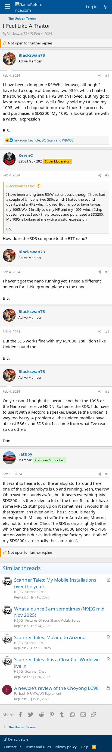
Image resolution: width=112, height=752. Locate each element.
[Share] (100, 76)
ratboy (25, 454)
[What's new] (105, 7)
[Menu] (7, 7)
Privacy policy (66, 746)
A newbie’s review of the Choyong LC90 (56, 688)
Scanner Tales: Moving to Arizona (50, 637)
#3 (107, 272)
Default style (17, 739)
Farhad (19, 693)
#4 (107, 331)
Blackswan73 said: (20, 186)
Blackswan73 (17, 33)
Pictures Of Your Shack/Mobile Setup (52, 620)
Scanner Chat (35, 591)
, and (44, 140)
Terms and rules (38, 746)
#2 (107, 175)
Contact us (12, 746)
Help (84, 746)
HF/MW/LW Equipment (44, 693)
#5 (107, 391)
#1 (107, 75)
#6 (107, 474)
